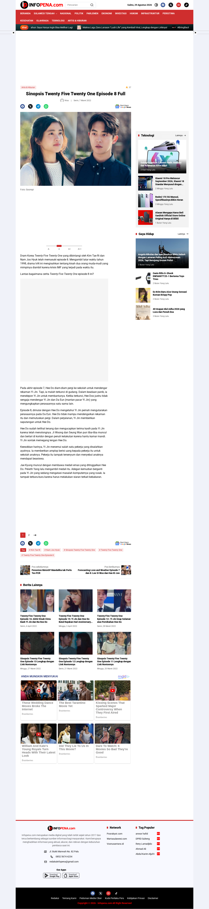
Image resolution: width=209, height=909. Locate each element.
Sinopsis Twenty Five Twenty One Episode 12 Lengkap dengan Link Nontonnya (76, 661)
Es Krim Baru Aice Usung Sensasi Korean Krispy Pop (170, 293)
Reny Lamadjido (148, 843)
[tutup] (13, 33)
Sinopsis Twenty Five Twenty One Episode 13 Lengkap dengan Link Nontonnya (37, 661)
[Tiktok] (186, 5)
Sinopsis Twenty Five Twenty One (80, 550)
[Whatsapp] (46, 106)
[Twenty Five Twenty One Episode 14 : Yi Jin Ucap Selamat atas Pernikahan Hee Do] (114, 600)
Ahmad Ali (148, 849)
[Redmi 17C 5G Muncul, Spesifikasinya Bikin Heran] (145, 200)
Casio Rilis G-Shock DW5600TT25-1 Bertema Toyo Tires (168, 276)
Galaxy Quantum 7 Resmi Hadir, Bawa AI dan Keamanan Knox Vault (161, 164)
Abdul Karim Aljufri (148, 854)
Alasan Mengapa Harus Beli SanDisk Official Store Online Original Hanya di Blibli (170, 215)
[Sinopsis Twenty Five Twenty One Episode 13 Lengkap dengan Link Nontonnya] (37, 643)
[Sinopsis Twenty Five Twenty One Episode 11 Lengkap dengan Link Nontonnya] (114, 643)
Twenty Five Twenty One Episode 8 (38, 555)
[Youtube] (178, 5)
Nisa (67, 100)
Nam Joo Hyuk (53, 550)
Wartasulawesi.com (117, 838)
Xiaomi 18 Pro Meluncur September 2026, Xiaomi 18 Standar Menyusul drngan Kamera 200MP (169, 181)
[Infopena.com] (41, 5)
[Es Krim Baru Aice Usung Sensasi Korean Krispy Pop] (143, 295)
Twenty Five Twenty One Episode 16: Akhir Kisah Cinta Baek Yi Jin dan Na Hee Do (35, 619)
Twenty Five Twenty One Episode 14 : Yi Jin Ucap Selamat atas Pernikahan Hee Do (114, 619)
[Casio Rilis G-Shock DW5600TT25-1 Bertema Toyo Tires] (143, 278)
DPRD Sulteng (148, 838)
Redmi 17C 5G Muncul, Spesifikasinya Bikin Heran (169, 198)
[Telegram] (38, 106)
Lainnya (179, 135)
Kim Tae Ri (35, 550)
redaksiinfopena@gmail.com (64, 861)
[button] (92, 5)
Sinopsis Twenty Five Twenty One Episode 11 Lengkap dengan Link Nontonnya (114, 661)
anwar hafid (148, 833)
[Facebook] (163, 5)
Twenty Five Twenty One (48, 255)
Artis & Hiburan (28, 87)
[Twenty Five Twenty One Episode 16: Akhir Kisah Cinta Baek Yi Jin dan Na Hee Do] (37, 600)
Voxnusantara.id (115, 843)
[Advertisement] (104, 58)
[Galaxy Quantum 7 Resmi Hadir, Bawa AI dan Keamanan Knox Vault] (162, 156)
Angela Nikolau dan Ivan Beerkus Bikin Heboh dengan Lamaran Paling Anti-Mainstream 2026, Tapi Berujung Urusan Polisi (161, 257)
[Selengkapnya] (61, 828)
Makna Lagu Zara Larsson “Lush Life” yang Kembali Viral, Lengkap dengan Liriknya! (103, 27)
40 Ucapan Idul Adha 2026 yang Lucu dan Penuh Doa (169, 310)
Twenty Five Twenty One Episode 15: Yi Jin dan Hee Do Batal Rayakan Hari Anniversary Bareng (75, 619)
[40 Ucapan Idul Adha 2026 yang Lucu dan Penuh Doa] (143, 312)
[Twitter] (171, 5)
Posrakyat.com (114, 833)
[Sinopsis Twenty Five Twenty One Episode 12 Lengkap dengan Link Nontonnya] (76, 643)
